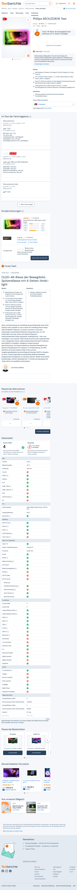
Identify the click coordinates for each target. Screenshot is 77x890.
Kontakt (55, 876)
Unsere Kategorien (40, 879)
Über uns (37, 867)
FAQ (54, 869)
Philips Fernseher (29, 8)
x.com (71, 871)
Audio (9, 8)
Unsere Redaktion (40, 869)
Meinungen (19, 13)
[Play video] (28, 56)
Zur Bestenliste (13, 753)
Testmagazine (57, 867)
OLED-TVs (21, 8)
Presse (37, 871)
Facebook (72, 869)
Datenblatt (34, 13)
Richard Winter (19, 367)
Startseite (4, 8)
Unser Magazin (57, 871)
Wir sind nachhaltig (70, 8)
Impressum (36, 886)
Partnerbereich (39, 876)
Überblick (5, 13)
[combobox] (35, 3)
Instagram (72, 867)
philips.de (17, 722)
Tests (12, 13)
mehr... (48, 719)
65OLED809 (47, 108)
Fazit (27, 13)
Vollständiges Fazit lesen (42, 64)
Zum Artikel (15, 810)
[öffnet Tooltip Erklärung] (30, 117)
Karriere (37, 874)
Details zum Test (7, 125)
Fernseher (14, 8)
